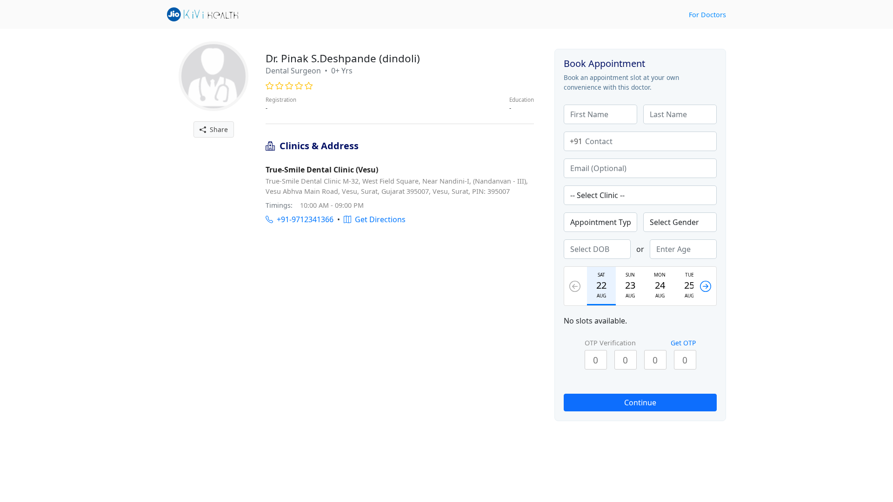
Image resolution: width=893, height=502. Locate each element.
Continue (640, 402)
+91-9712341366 (303, 219)
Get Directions (378, 219)
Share (217, 129)
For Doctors (707, 14)
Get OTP (683, 342)
